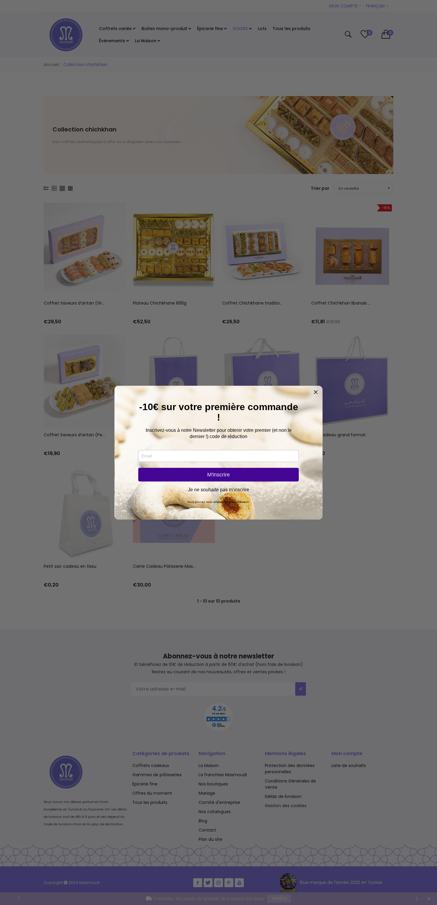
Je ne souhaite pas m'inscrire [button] (218, 489)
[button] (315, 392)
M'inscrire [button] (218, 475)
